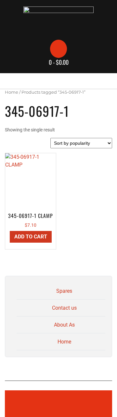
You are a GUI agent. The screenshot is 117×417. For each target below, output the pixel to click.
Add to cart (30, 237)
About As (64, 325)
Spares (64, 291)
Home (11, 92)
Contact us (64, 308)
